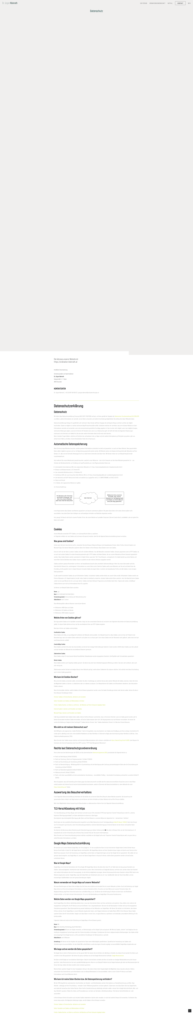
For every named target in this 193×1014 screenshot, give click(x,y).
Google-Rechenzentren (118, 955)
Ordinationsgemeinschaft (157, 3)
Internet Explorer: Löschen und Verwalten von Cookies (68, 709)
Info (189, 3)
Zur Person (143, 3)
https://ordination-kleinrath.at (65, 361)
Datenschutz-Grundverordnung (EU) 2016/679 (127, 416)
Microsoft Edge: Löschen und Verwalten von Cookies (67, 713)
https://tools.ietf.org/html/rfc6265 (120, 740)
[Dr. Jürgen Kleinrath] (9, 3)
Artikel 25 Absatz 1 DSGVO (120, 822)
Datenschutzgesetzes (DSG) (100, 752)
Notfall (170, 3)
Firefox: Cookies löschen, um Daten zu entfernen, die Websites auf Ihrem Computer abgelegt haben (79, 705)
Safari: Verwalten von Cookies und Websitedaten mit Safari (69, 701)
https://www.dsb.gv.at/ (60, 787)
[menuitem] (144, 3)
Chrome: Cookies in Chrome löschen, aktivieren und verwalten (70, 697)
